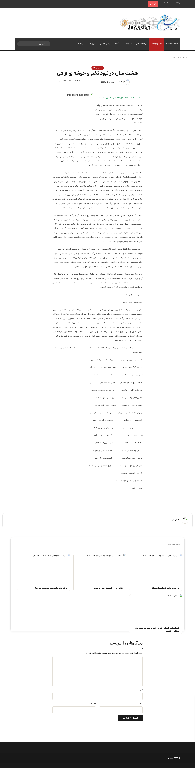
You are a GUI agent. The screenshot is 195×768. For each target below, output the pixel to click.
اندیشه (129, 43)
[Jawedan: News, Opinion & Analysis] (150, 22)
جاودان (120, 82)
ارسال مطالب (105, 43)
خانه (185, 57)
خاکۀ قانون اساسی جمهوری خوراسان (50, 588)
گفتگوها (118, 43)
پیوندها (80, 43)
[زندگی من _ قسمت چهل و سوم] (100, 569)
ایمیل (140, 703)
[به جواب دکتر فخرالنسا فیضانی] (155, 569)
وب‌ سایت (91, 703)
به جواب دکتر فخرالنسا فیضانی (165, 588)
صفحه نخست (172, 43)
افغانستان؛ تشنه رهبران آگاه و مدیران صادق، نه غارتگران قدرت (157, 630)
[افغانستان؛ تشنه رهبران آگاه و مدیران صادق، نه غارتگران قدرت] (155, 609)
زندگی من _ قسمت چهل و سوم (108, 588)
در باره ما (91, 43)
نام (141, 689)
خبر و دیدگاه (156, 43)
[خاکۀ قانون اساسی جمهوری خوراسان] (43, 569)
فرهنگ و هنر (141, 43)
